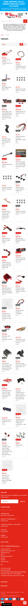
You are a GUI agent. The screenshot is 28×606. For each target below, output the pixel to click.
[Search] (25, 21)
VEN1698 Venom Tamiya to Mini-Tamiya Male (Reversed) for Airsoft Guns (6, 214)
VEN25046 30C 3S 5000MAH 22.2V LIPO (20, 113)
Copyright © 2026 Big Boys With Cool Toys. (10, 595)
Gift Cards (3, 592)
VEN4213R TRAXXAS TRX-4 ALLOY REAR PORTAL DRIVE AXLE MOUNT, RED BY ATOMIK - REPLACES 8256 (7, 449)
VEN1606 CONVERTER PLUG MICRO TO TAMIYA (21, 66)
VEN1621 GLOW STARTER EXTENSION (20, 312)
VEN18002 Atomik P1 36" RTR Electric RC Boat (20, 341)
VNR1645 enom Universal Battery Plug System (20, 189)
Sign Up (22, 501)
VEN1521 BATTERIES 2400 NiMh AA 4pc (6, 87)
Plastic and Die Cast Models (13, 592)
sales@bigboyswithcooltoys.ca (12, 546)
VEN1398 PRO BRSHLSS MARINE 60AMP (20, 240)
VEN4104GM (19, 445)
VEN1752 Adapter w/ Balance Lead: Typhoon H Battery (20, 289)
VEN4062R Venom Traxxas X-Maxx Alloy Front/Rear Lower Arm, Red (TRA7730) (7, 394)
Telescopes (3, 593)
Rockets (22, 592)
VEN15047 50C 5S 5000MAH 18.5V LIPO (6, 421)
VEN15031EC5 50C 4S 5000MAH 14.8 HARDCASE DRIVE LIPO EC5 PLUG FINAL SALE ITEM (7, 115)
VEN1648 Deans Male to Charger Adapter (6, 240)
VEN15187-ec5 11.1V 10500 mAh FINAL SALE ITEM (20, 259)
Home (2, 35)
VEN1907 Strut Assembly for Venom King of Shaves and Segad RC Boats (6, 479)
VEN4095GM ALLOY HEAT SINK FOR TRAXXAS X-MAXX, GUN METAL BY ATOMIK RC (7, 366)
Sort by (3, 44)
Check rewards (7, 604)
